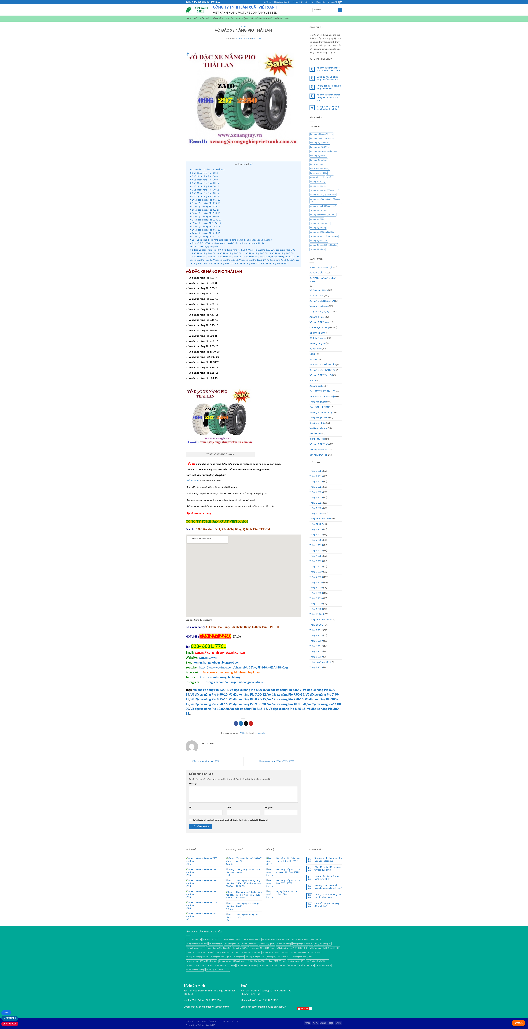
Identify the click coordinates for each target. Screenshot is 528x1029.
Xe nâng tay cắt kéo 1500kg (317, 961)
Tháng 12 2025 (317, 513)
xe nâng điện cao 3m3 (318, 241)
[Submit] (340, 10)
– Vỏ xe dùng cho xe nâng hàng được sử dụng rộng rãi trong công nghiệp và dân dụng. (231, 240)
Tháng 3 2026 (316, 497)
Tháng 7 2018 (316, 667)
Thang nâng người (318, 402)
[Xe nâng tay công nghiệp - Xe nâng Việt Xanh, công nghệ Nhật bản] (197, 10)
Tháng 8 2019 (316, 635)
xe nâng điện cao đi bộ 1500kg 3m (323, 245)
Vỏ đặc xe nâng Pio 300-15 (205, 210)
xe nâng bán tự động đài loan (197, 957)
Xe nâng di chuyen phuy (321, 412)
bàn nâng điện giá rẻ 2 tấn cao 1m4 (275, 939)
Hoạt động (242, 18)
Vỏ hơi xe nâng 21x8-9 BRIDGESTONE (292, 948)
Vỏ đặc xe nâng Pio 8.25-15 (205, 203)
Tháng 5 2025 (316, 551)
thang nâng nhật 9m (240, 948)
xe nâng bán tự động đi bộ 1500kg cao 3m (325, 200)
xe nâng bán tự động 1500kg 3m (323, 194)
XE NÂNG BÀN (317, 273)
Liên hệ (304, 2)
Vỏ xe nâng (193, 480)
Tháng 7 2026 (316, 476)
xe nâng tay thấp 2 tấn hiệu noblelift (324, 236)
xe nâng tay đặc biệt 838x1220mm (221, 965)
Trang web (268, 807)
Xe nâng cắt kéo (317, 386)
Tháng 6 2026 (316, 481)
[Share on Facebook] (236, 723)
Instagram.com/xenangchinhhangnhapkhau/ (234, 682)
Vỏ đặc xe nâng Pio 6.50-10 (204, 186)
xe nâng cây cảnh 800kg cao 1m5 (323, 206)
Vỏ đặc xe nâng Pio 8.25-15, (248, 699)
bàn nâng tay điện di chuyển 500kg (323, 151)
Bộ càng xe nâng (317, 333)
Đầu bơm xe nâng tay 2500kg (206, 761)
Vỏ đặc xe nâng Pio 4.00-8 (204, 173)
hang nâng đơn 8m (232, 944)
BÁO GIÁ (518, 1023)
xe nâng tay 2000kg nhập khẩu (322, 232)
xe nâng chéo (239, 957)
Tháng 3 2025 (316, 561)
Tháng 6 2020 (316, 582)
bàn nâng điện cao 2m (251, 939)
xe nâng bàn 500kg (317, 182)
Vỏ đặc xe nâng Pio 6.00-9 (204, 180)
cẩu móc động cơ (215, 944)
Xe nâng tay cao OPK (296, 961)
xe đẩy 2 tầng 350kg (288, 965)
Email (230, 807)
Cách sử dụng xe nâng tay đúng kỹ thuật (326, 904)
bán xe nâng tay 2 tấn (318, 173)
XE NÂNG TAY (317, 296)
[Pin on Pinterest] (251, 723)
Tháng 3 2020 (316, 598)
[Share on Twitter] (241, 723)
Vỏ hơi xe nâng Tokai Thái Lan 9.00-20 (324, 948)
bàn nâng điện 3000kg (231, 939)
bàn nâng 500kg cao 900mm (321, 134)
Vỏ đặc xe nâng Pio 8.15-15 (205, 200)
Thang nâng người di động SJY (218, 948)
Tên (191, 807)
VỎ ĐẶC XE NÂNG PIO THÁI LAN (207, 170)
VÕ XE (313, 354)
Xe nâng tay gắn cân (319, 306)
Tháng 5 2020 (316, 588)
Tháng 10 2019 (317, 625)
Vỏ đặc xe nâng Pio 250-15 (205, 206)
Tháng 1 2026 (316, 508)
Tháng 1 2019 (316, 657)
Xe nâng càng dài (318, 343)
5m (187, 939)
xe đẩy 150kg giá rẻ (306, 965)
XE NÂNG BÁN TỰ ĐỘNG (322, 370)
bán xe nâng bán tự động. (319, 168)
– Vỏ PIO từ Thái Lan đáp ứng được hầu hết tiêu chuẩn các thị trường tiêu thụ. (227, 243)
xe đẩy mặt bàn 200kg (195, 970)
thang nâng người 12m (195, 948)
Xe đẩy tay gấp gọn (319, 428)
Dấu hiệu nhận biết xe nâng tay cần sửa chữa (327, 78)
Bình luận (193, 784)
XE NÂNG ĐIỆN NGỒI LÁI (322, 301)
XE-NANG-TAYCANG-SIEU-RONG (323, 280)
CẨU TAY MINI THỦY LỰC (322, 391)
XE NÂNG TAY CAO (319, 444)
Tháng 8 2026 (316, 471)
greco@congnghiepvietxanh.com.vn (210, 1007)
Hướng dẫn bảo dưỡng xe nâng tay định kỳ (329, 87)
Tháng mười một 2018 (320, 662)
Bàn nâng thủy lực (318, 455)
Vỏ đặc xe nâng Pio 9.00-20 (205, 217)
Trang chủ (191, 18)
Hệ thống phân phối (281, 2)
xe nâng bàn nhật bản (318, 186)
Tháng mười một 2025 (320, 519)
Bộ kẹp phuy (315, 349)
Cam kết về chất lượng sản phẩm (202, 247)
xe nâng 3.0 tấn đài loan (251, 952)
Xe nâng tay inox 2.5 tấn (195, 965)
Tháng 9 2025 (316, 529)
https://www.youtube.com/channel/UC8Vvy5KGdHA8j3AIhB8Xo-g (243, 667)
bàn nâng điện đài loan (318, 160)
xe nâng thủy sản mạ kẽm (247, 965)
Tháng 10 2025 (317, 524)
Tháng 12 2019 (317, 614)
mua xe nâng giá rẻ (267, 944)
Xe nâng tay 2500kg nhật (302, 957)
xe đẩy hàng (315, 434)
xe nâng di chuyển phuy (255, 957)
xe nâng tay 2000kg (318, 228)
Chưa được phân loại (320, 327)
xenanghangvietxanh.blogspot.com (217, 662)
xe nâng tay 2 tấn (317, 219)
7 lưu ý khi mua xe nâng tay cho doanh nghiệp (328, 107)
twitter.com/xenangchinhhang (220, 677)
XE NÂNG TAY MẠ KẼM (321, 375)
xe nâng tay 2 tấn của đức (320, 223)
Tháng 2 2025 (316, 566)
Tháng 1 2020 (316, 609)
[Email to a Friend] (246, 723)
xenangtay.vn (208, 657)
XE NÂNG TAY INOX (319, 322)
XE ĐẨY (313, 359)
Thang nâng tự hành (319, 418)
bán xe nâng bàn (316, 164)
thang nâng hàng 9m (323, 944)
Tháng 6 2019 (316, 646)
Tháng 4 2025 (316, 556)
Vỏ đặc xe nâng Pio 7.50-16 (205, 213)
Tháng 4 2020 (316, 593)
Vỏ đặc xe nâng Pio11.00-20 (205, 223)
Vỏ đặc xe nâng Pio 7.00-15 (204, 193)
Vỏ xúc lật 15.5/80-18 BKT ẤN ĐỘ (200, 952)
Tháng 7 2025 (316, 540)
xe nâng (330, 177)
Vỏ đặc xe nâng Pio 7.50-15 (204, 196)
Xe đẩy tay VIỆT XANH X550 (217, 970)
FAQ (311, 2)
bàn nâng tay (329, 138)
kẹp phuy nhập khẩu (249, 944)
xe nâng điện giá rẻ (317, 249)
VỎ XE (243, 26)
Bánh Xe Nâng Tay (318, 338)
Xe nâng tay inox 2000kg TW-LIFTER (277, 761)
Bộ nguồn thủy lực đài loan (196, 944)
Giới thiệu (267, 2)
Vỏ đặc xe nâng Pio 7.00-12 (204, 190)
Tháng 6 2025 (316, 545)
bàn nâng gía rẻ (316, 138)
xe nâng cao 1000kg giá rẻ (221, 957)
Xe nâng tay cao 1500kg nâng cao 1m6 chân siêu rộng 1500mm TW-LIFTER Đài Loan (252, 961)
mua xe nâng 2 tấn (317, 177)
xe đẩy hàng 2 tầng (323, 965)
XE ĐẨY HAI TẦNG (319, 290)
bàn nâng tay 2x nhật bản (319, 143)
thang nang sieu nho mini (302, 944)
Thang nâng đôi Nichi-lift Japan (262, 948)
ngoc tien (256, 38)
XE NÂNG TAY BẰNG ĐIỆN (323, 396)
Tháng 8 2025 (316, 535)
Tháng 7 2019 (316, 641)
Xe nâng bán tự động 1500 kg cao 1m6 (306, 952)
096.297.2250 (213, 1000)
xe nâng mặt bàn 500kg (319, 210)
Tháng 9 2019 (316, 630)
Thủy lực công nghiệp (320, 311)
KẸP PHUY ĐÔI (317, 439)
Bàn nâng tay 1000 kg (211, 939)
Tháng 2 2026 (316, 503)
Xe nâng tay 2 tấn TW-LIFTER (278, 957)
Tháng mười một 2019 (320, 620)
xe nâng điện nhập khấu (268, 965)
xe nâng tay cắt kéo (319, 450)
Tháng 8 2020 (316, 572)
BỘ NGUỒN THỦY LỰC (321, 267)
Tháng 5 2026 (316, 487)
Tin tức (295, 2)
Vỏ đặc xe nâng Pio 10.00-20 (205, 220)
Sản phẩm (218, 18)
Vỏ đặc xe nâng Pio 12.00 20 (205, 227)
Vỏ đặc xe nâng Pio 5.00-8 (204, 176)
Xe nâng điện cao (318, 317)
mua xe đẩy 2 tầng (284, 944)
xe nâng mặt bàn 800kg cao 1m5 (323, 215)
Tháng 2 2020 (316, 604)
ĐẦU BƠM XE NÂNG (320, 407)
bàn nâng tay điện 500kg (319, 147)
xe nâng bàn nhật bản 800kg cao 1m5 (324, 190)
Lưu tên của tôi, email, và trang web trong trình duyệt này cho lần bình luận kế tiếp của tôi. (230, 820)
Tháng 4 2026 (316, 492)
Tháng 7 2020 (316, 577)
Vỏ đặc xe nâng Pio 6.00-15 (204, 183)
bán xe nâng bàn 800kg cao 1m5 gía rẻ (306, 939)
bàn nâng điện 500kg (318, 156)
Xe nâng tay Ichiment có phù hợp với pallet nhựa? (329, 69)
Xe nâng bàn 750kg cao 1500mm (275, 952)
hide (250, 164)
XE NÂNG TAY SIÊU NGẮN (323, 365)
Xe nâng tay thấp (318, 423)
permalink (262, 733)
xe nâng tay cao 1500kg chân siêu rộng (201, 961)
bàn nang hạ (196, 939)
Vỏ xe (191, 463)
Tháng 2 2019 (316, 651)
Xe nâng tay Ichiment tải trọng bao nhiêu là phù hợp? (328, 97)
